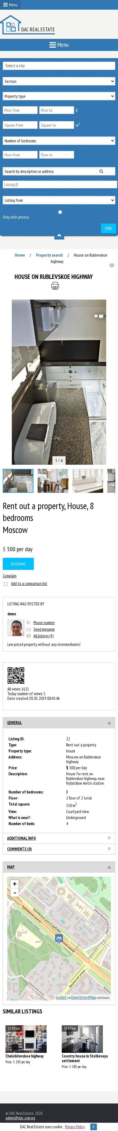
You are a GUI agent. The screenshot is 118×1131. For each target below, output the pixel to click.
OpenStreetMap (83, 997)
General (14, 722)
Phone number (44, 622)
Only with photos (16, 217)
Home (20, 255)
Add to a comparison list (29, 583)
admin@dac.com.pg (20, 1118)
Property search (49, 255)
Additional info (21, 838)
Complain (9, 575)
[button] (110, 304)
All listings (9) (43, 635)
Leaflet (61, 997)
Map (11, 866)
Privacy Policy (75, 1126)
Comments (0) (19, 849)
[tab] (59, 722)
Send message (44, 629)
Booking (18, 564)
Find (108, 228)
